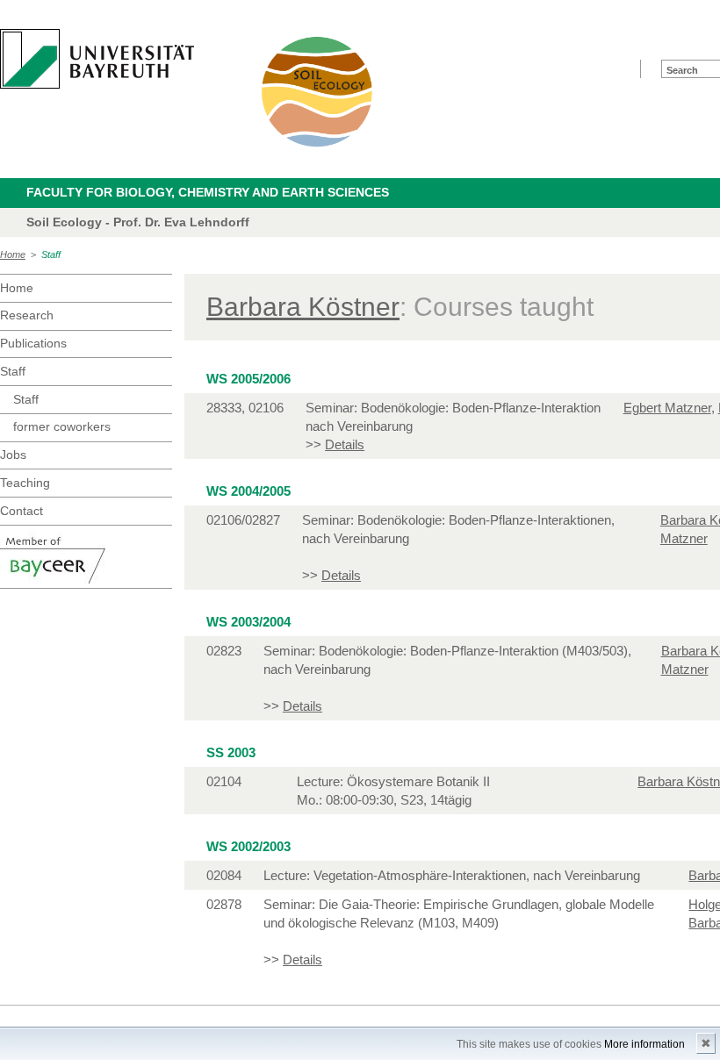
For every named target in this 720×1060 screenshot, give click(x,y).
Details (344, 444)
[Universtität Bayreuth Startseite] (97, 59)
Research (27, 315)
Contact (21, 511)
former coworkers (62, 426)
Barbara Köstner (303, 306)
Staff (51, 254)
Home (12, 254)
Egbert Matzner (667, 407)
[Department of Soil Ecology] (318, 91)
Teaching (25, 483)
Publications (33, 343)
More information (644, 1044)
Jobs (13, 455)
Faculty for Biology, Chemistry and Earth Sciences (207, 192)
